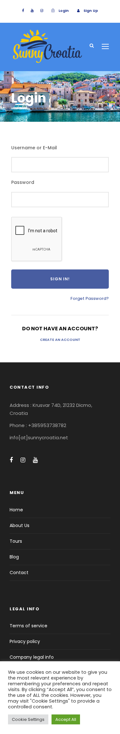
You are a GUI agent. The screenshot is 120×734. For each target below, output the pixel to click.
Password (22, 182)
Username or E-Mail (34, 147)
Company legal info (32, 657)
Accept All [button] (65, 719)
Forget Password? (89, 298)
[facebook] (23, 10)
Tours (16, 541)
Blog (14, 557)
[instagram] (41, 10)
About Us (19, 525)
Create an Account (60, 339)
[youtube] (32, 10)
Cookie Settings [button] (28, 719)
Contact (19, 572)
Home (16, 510)
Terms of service (28, 626)
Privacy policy (25, 641)
